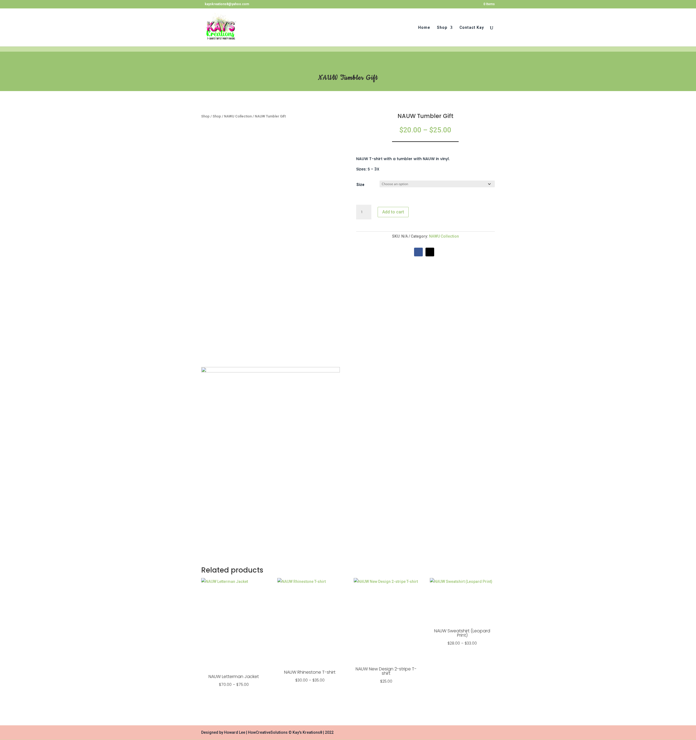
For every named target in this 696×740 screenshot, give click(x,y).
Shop (442, 28)
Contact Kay (471, 28)
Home (424, 28)
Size (360, 184)
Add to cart (393, 211)
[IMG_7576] (270, 371)
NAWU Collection (238, 116)
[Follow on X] (429, 252)
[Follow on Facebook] (418, 252)
